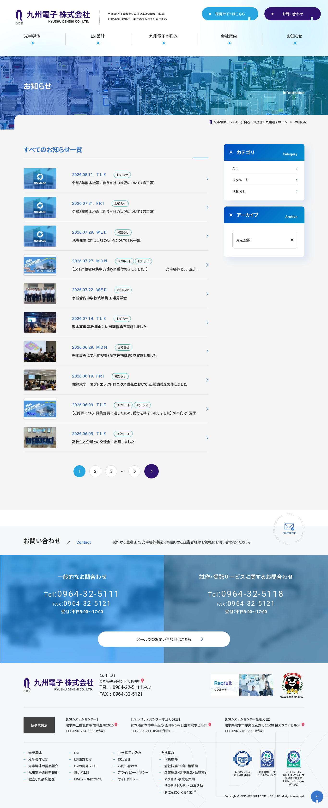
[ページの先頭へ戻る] (317, 796)
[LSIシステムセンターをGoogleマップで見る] (116, 725)
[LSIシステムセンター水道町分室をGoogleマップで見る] (209, 725)
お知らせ (239, 191)
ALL (235, 168)
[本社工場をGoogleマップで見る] (142, 681)
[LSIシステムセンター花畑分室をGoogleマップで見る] (303, 725)
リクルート (240, 179)
